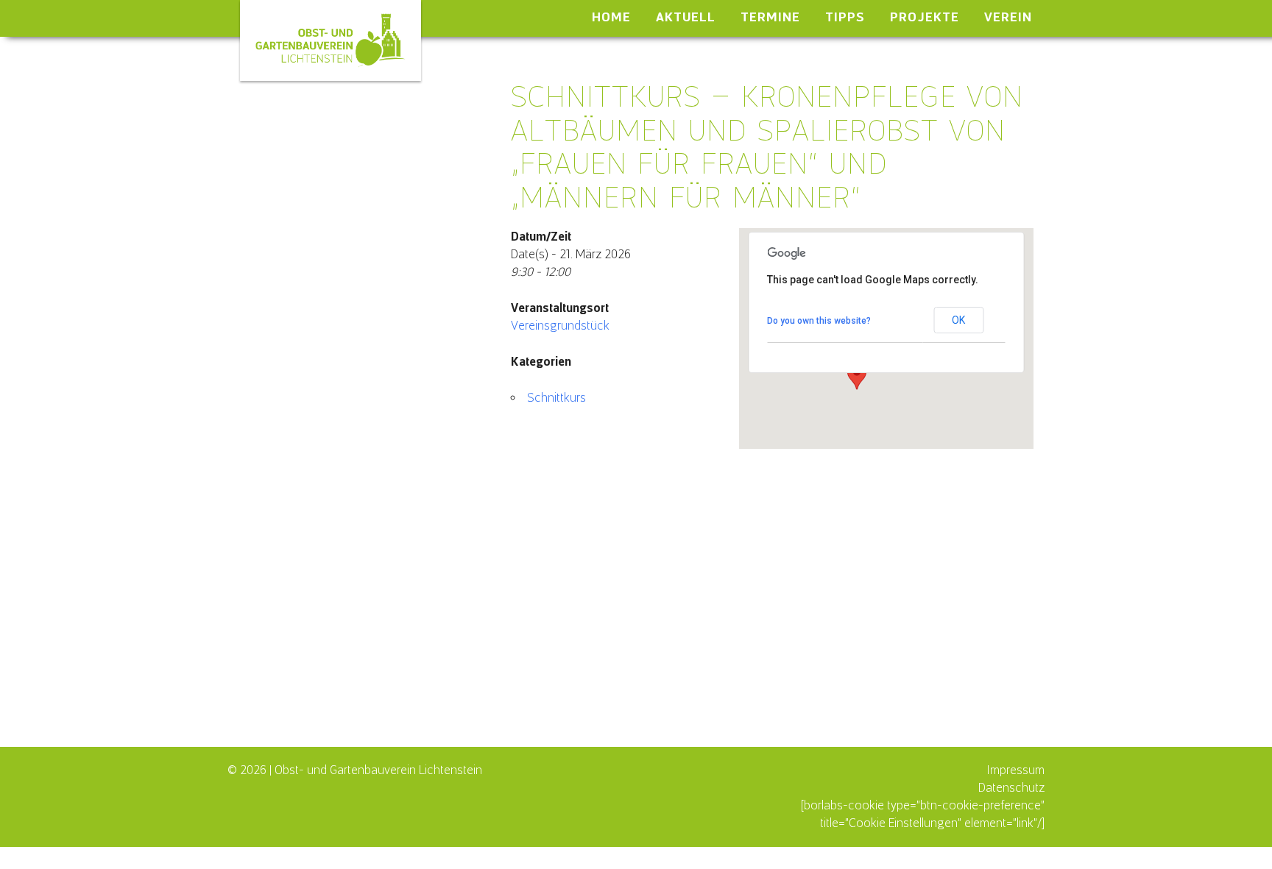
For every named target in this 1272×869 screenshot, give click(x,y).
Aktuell (686, 17)
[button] (856, 376)
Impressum (1015, 770)
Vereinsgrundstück (560, 326)
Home (611, 17)
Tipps (845, 17)
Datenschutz (1011, 788)
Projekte (924, 17)
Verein (1008, 17)
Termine (770, 17)
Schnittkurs (556, 398)
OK (958, 320)
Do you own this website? (819, 321)
